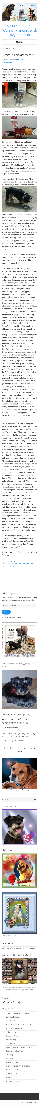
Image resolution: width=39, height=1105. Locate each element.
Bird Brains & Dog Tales (15, 1051)
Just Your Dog (11, 1040)
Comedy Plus (10, 1043)
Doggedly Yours (12, 1036)
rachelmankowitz (12, 1074)
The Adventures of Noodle (15, 1081)
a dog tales (10, 1059)
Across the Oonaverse (14, 1028)
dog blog (13, 563)
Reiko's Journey (11, 1032)
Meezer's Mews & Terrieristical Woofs (19, 1047)
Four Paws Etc (11, 1021)
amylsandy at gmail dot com (12, 741)
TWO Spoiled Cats (12, 1017)
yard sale (11, 566)
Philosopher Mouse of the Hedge (18, 1013)
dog (7, 563)
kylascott (9, 1077)
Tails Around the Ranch (14, 1062)
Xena (13, 561)
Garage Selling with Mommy (18, 54)
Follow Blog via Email (11, 593)
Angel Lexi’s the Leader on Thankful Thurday (18, 948)
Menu (20, 42)
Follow (6, 612)
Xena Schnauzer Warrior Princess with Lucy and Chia (19, 30)
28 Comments (7, 62)
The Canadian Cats (13, 1070)
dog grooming (24, 563)
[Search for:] (19, 800)
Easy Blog (9, 1055)
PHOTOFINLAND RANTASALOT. (18, 1066)
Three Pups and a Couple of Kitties (18, 1025)
